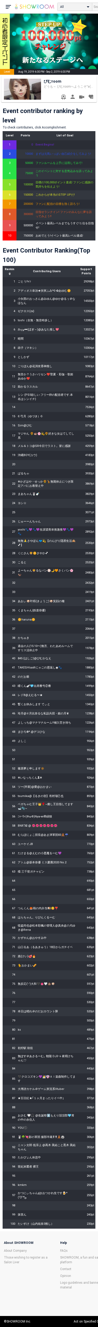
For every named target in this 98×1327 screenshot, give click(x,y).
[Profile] (72, 97)
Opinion (65, 1276)
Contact (65, 1269)
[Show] (81, 97)
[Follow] (90, 97)
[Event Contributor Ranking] (63, 97)
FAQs (64, 1251)
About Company (15, 1251)
